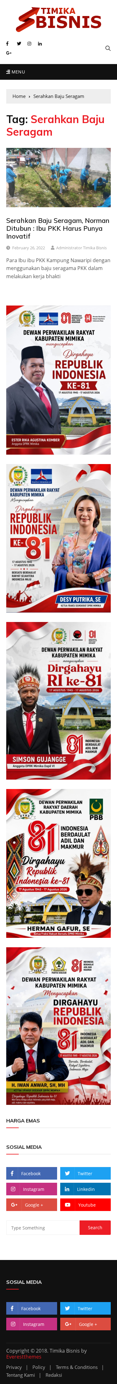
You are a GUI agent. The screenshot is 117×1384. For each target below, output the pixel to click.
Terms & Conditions (77, 1367)
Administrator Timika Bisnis (81, 248)
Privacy (14, 1367)
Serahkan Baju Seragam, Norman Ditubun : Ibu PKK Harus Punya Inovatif (58, 228)
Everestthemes (23, 1356)
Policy (38, 1367)
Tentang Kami (20, 1375)
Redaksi (54, 1375)
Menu (17, 72)
